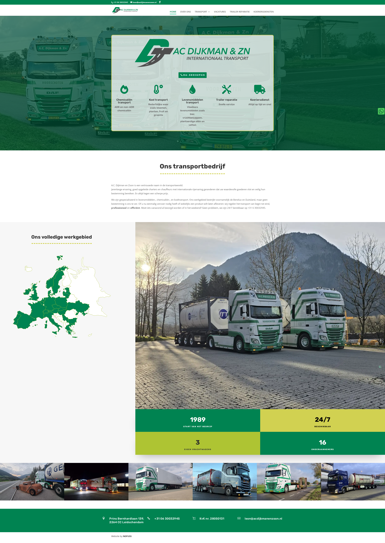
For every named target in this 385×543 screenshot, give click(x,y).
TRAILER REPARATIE (240, 12)
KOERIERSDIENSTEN (264, 12)
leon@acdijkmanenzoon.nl (263, 518)
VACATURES (220, 12)
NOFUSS (127, 536)
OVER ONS (185, 12)
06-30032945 (194, 75)
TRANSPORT (201, 12)
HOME (173, 12)
